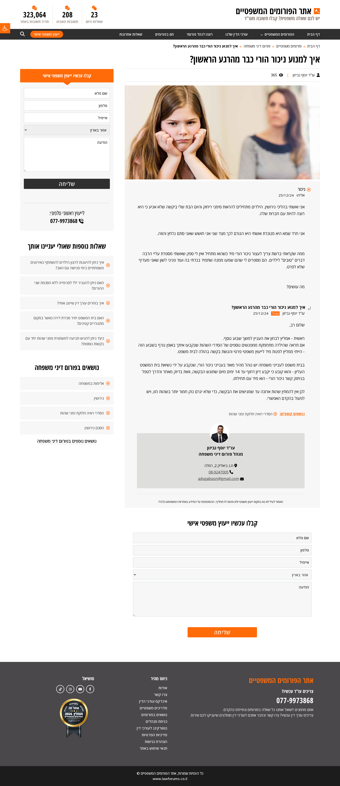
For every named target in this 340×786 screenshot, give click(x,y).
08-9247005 (219, 472)
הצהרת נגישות (156, 741)
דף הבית (313, 34)
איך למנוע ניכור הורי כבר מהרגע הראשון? (205, 46)
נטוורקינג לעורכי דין (152, 728)
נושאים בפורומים (154, 714)
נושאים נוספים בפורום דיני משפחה (66, 441)
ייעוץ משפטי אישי (46, 34)
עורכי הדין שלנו (237, 34)
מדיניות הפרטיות (154, 734)
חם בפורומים (164, 34)
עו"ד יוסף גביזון (304, 75)
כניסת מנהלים (156, 721)
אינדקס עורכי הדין (153, 701)
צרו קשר (160, 694)
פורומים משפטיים (289, 46)
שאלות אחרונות (130, 34)
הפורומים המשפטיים (279, 34)
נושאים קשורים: (292, 413)
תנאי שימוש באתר (153, 748)
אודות (162, 687)
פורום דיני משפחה (257, 46)
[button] (5, 28)
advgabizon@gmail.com (218, 478)
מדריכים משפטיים (153, 708)
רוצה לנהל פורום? (200, 34)
